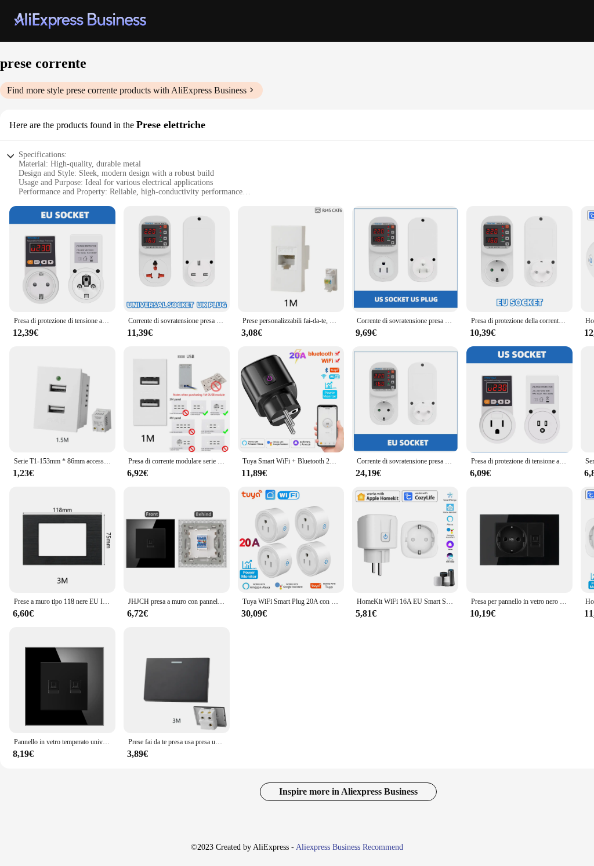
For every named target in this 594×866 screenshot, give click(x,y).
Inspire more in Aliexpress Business (348, 791)
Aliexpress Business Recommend (349, 847)
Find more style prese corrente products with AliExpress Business (127, 90)
